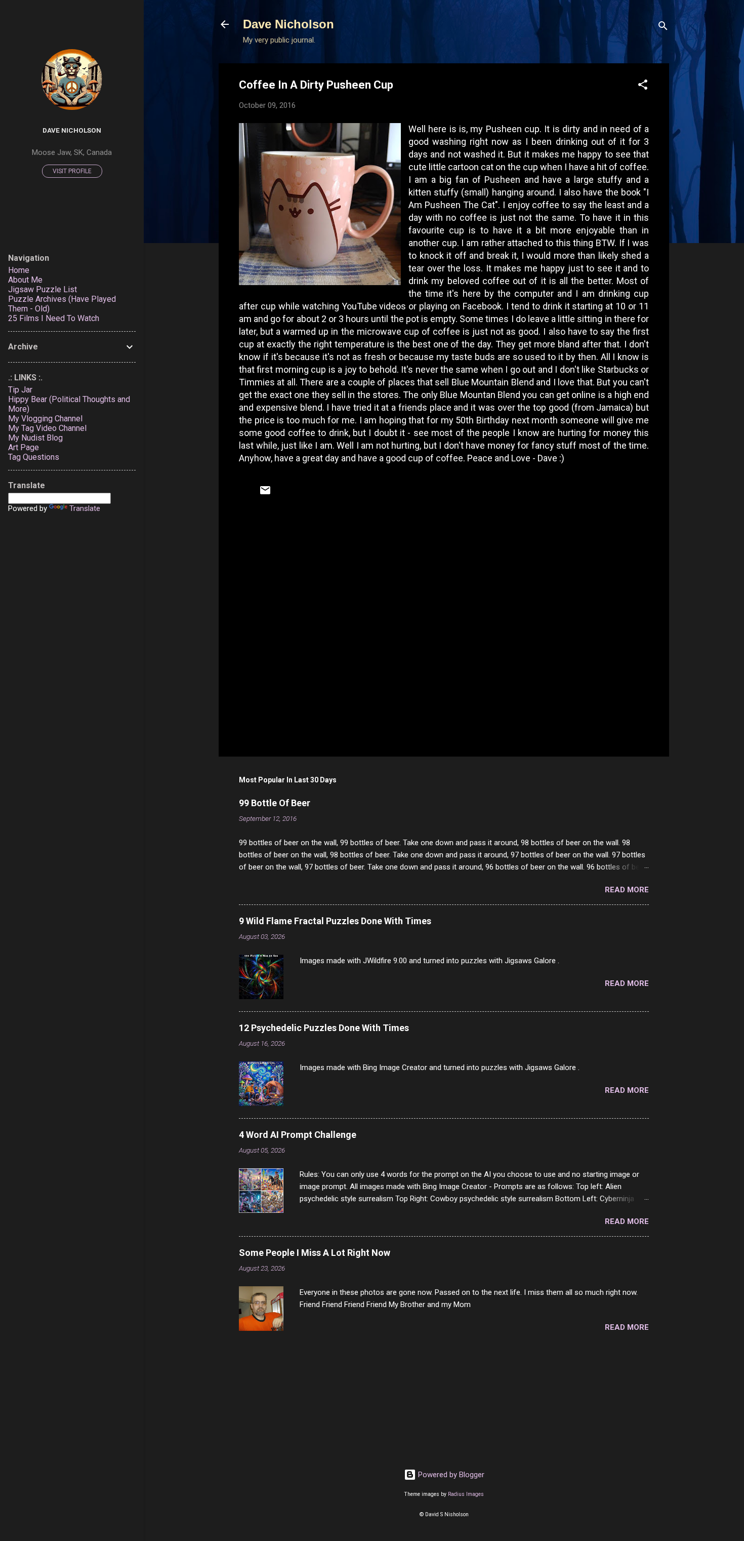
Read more (627, 889)
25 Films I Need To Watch (53, 318)
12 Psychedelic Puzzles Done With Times (324, 1027)
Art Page (23, 447)
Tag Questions (33, 457)
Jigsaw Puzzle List (42, 289)
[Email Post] (265, 493)
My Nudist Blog (35, 438)
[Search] (663, 27)
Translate (84, 508)
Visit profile (72, 171)
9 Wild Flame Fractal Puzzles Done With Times (335, 921)
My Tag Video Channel (47, 428)
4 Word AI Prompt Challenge (297, 1134)
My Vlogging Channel (45, 418)
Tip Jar (20, 389)
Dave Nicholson (288, 24)
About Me (25, 280)
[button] (643, 86)
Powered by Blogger (450, 1474)
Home (18, 270)
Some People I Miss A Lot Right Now (314, 1252)
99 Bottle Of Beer (274, 803)
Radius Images (466, 1494)
